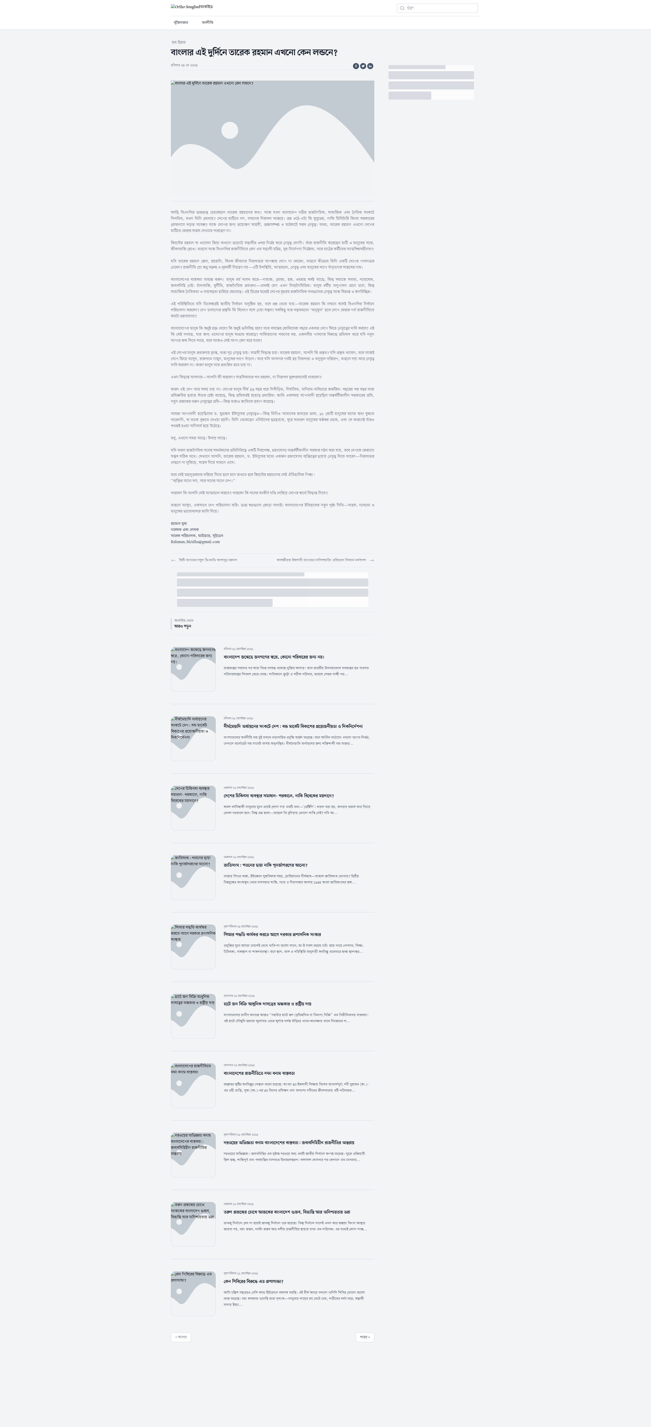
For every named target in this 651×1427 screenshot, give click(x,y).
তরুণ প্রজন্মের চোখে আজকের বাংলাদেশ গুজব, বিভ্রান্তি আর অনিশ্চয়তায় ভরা (287, 1212)
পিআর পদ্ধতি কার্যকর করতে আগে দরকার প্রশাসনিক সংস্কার (272, 935)
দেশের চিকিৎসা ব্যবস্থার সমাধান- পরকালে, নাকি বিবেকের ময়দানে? (279, 796)
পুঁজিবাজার (181, 22)
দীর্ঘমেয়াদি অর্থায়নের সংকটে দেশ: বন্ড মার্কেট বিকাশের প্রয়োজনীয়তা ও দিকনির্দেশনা (293, 727)
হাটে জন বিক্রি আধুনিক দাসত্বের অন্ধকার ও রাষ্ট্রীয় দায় (267, 1004)
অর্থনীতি (207, 22)
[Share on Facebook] (356, 66)
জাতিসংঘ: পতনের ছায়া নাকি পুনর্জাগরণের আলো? (265, 865)
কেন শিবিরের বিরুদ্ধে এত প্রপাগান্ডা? (253, 1282)
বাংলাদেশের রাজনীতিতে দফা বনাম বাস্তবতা (259, 1073)
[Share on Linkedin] (370, 66)
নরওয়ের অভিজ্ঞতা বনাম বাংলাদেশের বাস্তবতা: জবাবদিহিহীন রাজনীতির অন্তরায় (289, 1143)
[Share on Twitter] (363, 66)
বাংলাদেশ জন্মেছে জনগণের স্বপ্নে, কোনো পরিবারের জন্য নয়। (274, 657)
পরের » (365, 1337)
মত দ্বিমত (179, 42)
